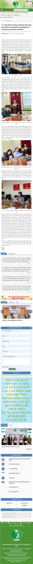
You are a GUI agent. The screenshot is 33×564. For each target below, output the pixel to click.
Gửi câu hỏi (11, 253)
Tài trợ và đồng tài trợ (13, 487)
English (30, 1)
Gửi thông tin (16, 372)
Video (17, 302)
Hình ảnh (11, 302)
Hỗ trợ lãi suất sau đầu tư (14, 464)
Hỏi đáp (11, 12)
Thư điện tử (25, 12)
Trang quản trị (16, 15)
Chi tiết (28, 263)
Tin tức (10, 33)
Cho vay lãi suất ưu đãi (14, 491)
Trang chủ (4, 20)
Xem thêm (28, 449)
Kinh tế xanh (11, 477)
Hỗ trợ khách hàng (11, 18)
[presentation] (2, 311)
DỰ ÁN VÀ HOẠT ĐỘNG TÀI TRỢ (10, 446)
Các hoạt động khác (13, 468)
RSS (4, 15)
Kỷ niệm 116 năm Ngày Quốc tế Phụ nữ (12, 320)
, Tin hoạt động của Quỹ (17, 33)
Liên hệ (18, 12)
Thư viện (5, 12)
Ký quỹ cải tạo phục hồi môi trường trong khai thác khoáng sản (19, 482)
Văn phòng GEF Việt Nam (14, 473)
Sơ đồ (9, 15)
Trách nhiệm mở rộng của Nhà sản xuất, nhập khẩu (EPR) (19, 459)
